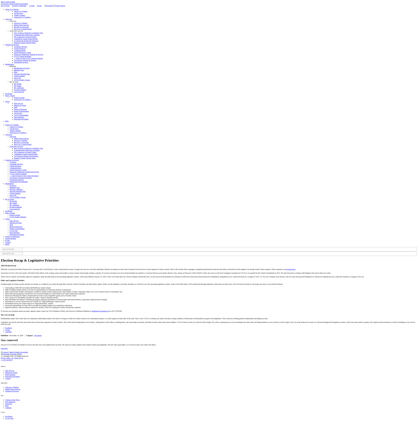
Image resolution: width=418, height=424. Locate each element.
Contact (8, 242)
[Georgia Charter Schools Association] (14, 4)
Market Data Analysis (21, 138)
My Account (5, 6)
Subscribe (4, 348)
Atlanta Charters (15, 131)
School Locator (15, 215)
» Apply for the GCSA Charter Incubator (24, 176)
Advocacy (8, 135)
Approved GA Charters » (18, 133)
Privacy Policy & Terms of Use (12, 358)
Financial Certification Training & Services (24, 172)
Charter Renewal (15, 166)
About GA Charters (12, 125)
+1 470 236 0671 (7, 360)
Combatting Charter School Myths (26, 154)
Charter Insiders (15, 193)
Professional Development (19, 182)
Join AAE (13, 195)
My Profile (13, 201)
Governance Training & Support (21, 178)
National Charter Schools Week (25, 158)
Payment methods (16, 207)
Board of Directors (16, 227)
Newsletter (38, 335)
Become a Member (16, 189)
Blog (7, 406)
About (7, 219)
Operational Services (17, 180)
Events (39, 6)
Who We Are (14, 221)
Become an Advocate (21, 142)
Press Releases (10, 402)
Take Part (13, 137)
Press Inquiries (15, 233)
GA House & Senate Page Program (26, 156)
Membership (9, 184)
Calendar (8, 408)
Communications (15, 168)
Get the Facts (14, 129)
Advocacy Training (20, 140)
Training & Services (12, 160)
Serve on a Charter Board (22, 144)
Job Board (8, 211)
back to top (4, 362)
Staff (11, 225)
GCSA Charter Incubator (18, 174)
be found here (290, 269)
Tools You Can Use (16, 146)
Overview (13, 162)
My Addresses (14, 205)
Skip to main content (8, 2)
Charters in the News (12, 400)
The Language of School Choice (25, 152)
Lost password (15, 209)
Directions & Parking (17, 235)
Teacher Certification (19, 6)
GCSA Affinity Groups (18, 197)
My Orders (13, 203)
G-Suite (31, 6)
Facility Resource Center (18, 170)
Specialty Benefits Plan (17, 191)
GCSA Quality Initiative (18, 217)
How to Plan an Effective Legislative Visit (28, 148)
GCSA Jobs (14, 231)
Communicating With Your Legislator (27, 150)
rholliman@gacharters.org (101, 311)
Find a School (10, 213)
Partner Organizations (17, 229)
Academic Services (16, 164)
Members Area (15, 187)
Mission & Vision (16, 223)
